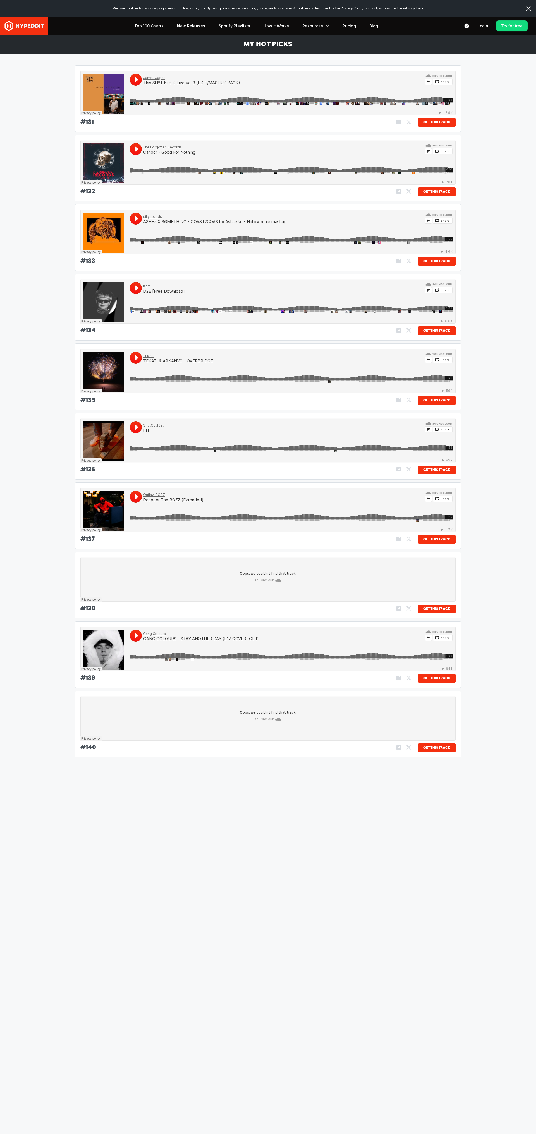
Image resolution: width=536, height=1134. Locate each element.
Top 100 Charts (149, 25)
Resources (312, 25)
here (419, 8)
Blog (373, 25)
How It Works (276, 25)
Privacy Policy (352, 8)
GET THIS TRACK (436, 122)
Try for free (512, 25)
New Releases (191, 25)
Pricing (349, 25)
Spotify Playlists (234, 25)
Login (483, 25)
